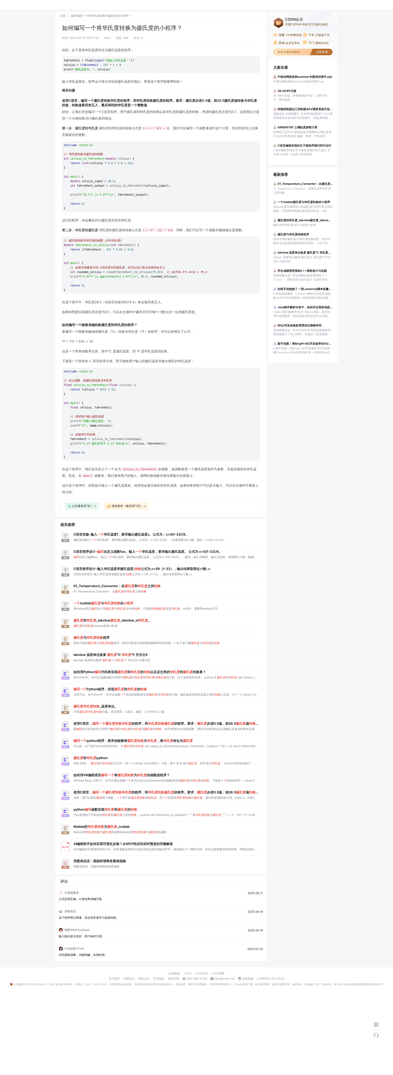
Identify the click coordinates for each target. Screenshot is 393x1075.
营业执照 (326, 984)
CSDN (188, 973)
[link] (63, 15)
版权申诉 (297, 984)
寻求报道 (158, 978)
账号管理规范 (262, 984)
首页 (63, 16)
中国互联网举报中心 (220, 984)
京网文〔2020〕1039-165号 (91, 984)
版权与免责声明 (281, 984)
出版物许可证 (311, 984)
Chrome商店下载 (243, 984)
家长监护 (181, 984)
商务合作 (144, 978)
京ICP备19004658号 (60, 984)
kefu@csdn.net (224, 978)
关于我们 (114, 978)
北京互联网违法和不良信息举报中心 (153, 984)
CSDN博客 (218, 973)
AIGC (107, 37)
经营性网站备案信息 (121, 984)
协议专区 (173, 978)
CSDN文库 (201, 973)
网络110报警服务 (197, 984)
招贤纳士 (129, 978)
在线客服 (247, 978)
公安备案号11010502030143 (30, 984)
